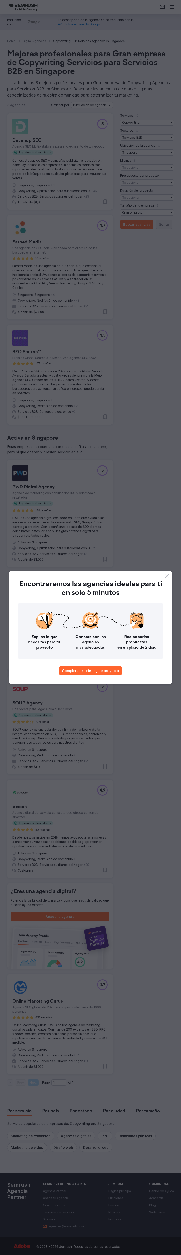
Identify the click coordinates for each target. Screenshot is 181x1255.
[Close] (167, 576)
